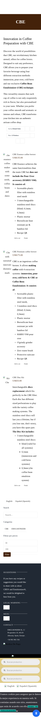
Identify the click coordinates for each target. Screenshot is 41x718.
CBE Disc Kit (18, 377)
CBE (6, 529)
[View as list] (22, 141)
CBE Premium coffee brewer (25, 252)
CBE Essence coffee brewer (24, 154)
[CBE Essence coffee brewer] (7, 175)
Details (26, 238)
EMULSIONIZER (19, 529)
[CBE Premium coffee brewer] (7, 263)
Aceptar (31, 706)
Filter (7, 554)
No (36, 706)
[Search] (15, 4)
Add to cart (17, 238)
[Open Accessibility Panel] (36, 713)
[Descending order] (32, 129)
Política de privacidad (8, 710)
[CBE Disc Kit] (7, 380)
